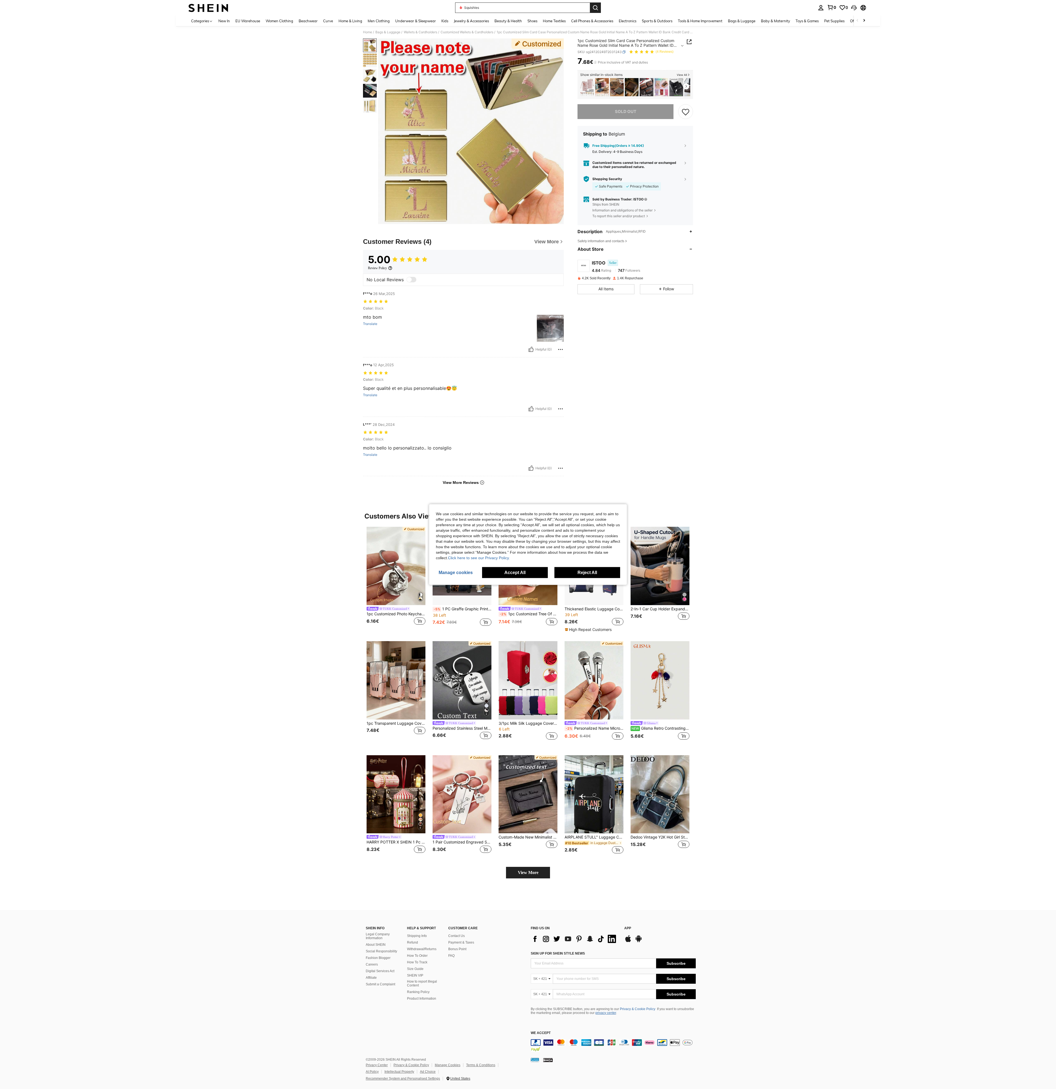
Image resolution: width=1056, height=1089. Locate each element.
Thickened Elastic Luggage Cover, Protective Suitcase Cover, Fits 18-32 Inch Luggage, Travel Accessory (594, 609)
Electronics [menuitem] (627, 21)
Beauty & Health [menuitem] (508, 21)
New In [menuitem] (224, 21)
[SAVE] (685, 111)
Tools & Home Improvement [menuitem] (700, 21)
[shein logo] (208, 7)
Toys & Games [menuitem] (807, 21)
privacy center (605, 1013)
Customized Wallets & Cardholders (467, 32)
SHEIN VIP (415, 975)
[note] (589, 629)
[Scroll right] (864, 20)
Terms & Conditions (480, 1065)
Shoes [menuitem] (532, 21)
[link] (831, 7)
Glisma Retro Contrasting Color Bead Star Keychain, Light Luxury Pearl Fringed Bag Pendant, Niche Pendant (660, 728)
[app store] (628, 941)
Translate (370, 324)
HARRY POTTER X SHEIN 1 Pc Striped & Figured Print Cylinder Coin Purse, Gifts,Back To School (396, 842)
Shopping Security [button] (607, 179)
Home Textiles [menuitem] (554, 21)
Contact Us (456, 936)
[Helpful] (531, 349)
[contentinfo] (613, 1045)
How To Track (417, 962)
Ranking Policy (418, 992)
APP (627, 928)
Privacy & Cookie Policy (637, 1009)
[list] (575, 939)
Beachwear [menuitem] (308, 21)
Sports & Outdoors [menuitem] (657, 21)
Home (367, 32)
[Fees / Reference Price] (595, 62)
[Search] (595, 7)
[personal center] (821, 7)
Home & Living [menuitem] (350, 21)
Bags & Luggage (387, 32)
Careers (372, 964)
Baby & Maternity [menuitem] (775, 21)
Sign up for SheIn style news (558, 953)
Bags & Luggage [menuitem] (741, 21)
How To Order (417, 956)
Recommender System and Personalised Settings (403, 1078)
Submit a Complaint (380, 984)
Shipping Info (417, 936)
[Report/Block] (560, 349)
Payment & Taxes (461, 942)
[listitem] (587, 87)
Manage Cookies (447, 1065)
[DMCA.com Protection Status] (548, 1060)
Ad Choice (428, 1072)
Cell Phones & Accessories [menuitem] (592, 21)
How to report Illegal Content (422, 983)
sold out (625, 111)
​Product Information (421, 998)
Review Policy (377, 268)
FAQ (451, 956)
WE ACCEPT (541, 1033)
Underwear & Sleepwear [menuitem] (415, 21)
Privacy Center (377, 1065)
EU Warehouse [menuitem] (247, 21)
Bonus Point (457, 949)
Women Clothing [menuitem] (279, 21)
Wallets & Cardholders (420, 32)
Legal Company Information (378, 936)
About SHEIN (376, 945)
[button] (854, 7)
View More (528, 872)
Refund (412, 942)
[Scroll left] (857, 20)
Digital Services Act (380, 971)
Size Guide (415, 969)
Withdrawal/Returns (421, 949)
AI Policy (372, 1072)
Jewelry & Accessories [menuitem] (471, 21)
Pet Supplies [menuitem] (834, 21)
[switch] (411, 279)
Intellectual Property (399, 1072)
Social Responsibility (381, 951)
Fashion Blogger (378, 958)
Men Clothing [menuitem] (379, 21)
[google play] (638, 941)
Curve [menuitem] (328, 21)
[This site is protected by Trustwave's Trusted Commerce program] (535, 1060)
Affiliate (371, 978)
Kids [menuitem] (444, 21)
